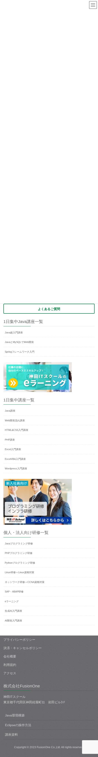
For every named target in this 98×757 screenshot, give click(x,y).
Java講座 (10, 410)
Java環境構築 (15, 715)
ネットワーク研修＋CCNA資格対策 (24, 582)
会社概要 (9, 656)
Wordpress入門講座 (16, 468)
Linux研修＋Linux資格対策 (19, 572)
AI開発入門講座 (13, 620)
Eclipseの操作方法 (18, 725)
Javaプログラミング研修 (19, 543)
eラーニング (12, 601)
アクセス (9, 673)
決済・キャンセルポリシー (22, 648)
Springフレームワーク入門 (19, 351)
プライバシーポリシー (19, 639)
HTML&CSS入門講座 (16, 430)
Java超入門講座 (14, 332)
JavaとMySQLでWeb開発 (19, 342)
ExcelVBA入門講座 (15, 459)
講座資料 (11, 734)
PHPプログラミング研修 (18, 553)
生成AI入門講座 (13, 610)
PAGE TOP (91, 730)
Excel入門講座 (13, 449)
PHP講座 (10, 439)
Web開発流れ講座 (15, 420)
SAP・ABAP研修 (14, 591)
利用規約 (9, 665)
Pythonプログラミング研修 (20, 562)
